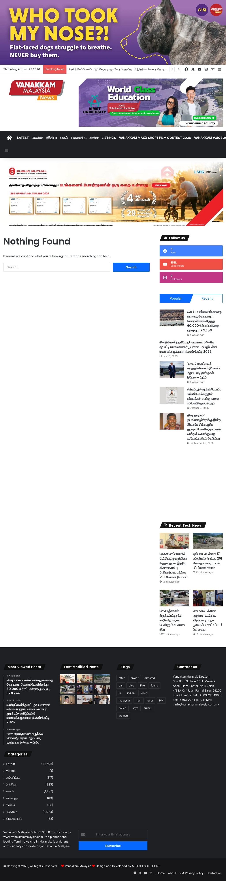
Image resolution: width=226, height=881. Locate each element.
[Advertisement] (191, 483)
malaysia (124, 700)
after (121, 678)
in (120, 693)
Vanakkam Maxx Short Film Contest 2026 (155, 138)
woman (123, 715)
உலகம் (64, 138)
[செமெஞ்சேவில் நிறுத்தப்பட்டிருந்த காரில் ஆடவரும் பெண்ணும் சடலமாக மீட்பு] (174, 598)
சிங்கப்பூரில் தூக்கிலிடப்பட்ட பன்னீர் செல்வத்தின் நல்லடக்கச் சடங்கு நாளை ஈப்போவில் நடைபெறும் (204, 396)
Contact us (214, 873)
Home (161, 873)
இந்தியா (51, 138)
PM (161, 700)
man (138, 700)
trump (147, 708)
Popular (176, 298)
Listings (109, 138)
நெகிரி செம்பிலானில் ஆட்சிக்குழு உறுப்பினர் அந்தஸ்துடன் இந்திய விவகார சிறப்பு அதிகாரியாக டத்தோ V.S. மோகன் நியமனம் (143, 69)
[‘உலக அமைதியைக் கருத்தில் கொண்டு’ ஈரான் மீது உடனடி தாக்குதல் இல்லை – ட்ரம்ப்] (172, 369)
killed (144, 693)
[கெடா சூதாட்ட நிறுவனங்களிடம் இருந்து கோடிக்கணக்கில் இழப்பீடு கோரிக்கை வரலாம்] (67, 699)
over (150, 700)
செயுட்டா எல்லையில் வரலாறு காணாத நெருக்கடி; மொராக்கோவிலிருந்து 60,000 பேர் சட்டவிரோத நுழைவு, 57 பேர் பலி (204, 321)
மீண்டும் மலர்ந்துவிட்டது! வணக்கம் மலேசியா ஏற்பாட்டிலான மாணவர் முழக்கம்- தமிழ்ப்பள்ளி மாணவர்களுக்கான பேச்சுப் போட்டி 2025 (188, 347)
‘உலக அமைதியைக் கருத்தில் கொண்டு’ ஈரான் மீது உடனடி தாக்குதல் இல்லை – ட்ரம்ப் (203, 370)
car (121, 685)
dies (131, 685)
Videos (10, 770)
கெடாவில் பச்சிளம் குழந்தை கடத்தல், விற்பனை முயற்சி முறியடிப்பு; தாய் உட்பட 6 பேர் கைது (207, 620)
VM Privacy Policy (191, 873)
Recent (207, 298)
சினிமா (94, 138)
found (154, 685)
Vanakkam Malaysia (78, 866)
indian (131, 693)
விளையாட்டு (79, 138)
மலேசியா (37, 138)
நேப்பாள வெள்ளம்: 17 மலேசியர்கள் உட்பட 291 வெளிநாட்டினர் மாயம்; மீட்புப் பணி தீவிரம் (207, 561)
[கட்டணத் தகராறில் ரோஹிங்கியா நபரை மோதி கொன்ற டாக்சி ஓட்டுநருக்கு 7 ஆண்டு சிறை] (102, 689)
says (135, 708)
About (172, 873)
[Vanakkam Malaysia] (37, 89)
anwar (134, 678)
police (122, 708)
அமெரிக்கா (13, 777)
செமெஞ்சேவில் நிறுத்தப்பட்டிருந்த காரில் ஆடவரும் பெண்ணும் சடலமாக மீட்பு (172, 620)
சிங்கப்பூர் (12, 798)
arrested (150, 678)
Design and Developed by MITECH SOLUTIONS (128, 866)
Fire (142, 685)
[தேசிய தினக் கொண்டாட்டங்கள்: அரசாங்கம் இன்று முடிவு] (84, 699)
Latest (23, 138)
